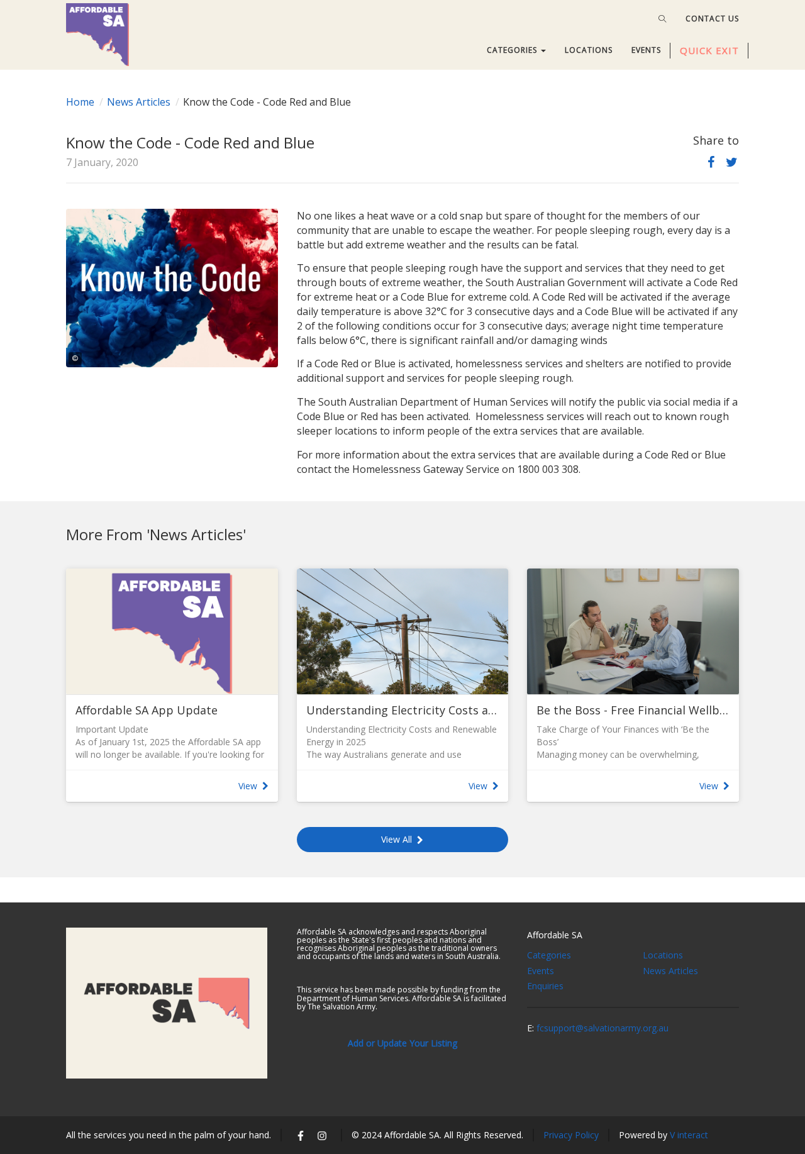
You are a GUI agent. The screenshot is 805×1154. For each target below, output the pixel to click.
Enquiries (545, 986)
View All (396, 839)
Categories (549, 955)
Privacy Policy (571, 1135)
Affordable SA (554, 935)
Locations (663, 955)
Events (540, 971)
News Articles (138, 102)
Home (80, 102)
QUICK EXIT (709, 50)
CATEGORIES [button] (513, 50)
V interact (689, 1135)
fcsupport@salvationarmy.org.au (602, 1028)
